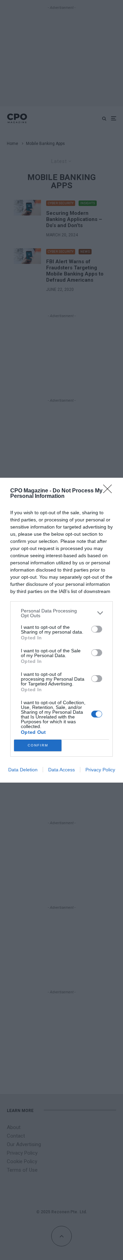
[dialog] (61, 630)
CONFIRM (38, 745)
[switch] (96, 629)
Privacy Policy (100, 769)
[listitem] (61, 613)
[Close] (109, 491)
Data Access (61, 769)
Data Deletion (23, 769)
